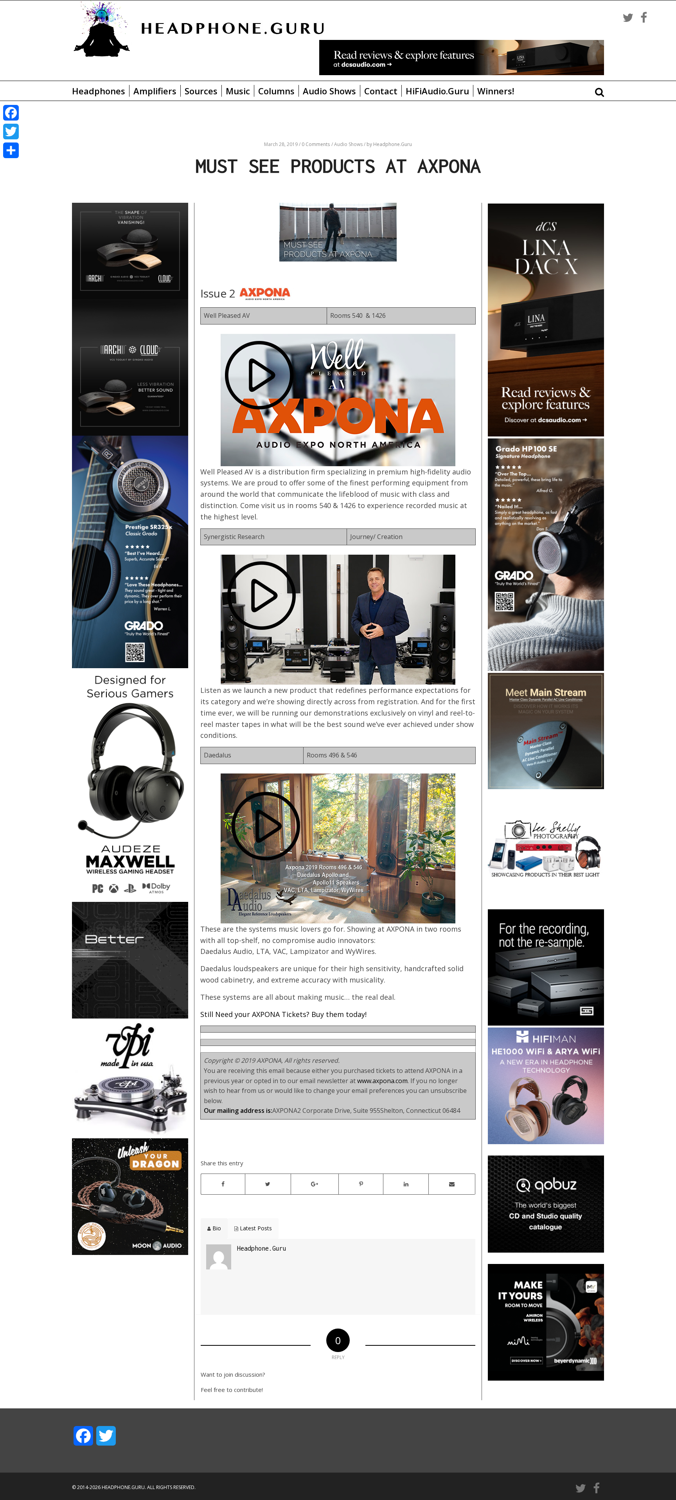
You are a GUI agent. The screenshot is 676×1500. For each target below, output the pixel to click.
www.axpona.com (382, 1080)
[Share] (11, 150)
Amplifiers (154, 91)
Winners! (495, 91)
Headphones (98, 91)
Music (238, 91)
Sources (201, 91)
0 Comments (316, 144)
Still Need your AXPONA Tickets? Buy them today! (283, 1014)
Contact (380, 91)
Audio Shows (329, 91)
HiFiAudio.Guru (437, 91)
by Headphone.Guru (389, 144)
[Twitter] (11, 131)
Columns (276, 91)
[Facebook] (11, 112)
